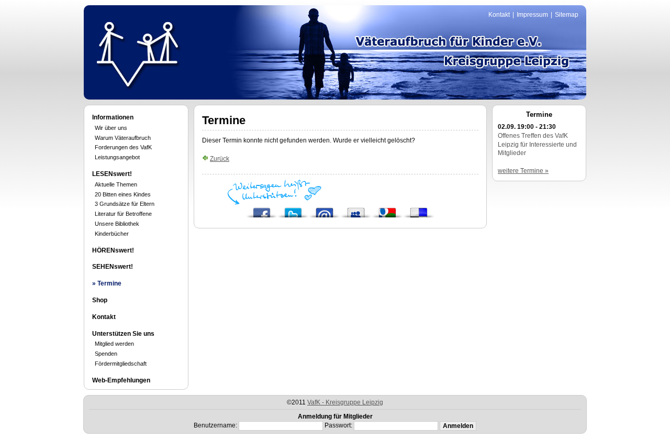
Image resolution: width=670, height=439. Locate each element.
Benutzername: (215, 425)
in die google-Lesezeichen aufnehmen (387, 209)
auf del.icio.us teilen (418, 209)
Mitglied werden (114, 344)
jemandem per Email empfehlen (324, 209)
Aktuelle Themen (116, 184)
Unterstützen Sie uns (123, 333)
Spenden (106, 353)
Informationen (112, 117)
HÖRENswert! (113, 250)
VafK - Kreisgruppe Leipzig (345, 402)
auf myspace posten (356, 209)
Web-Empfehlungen (121, 380)
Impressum (532, 14)
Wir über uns (111, 128)
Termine (109, 283)
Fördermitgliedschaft (121, 363)
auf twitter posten (293, 209)
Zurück (219, 158)
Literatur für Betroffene (123, 214)
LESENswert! (112, 174)
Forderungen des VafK (123, 147)
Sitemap (566, 14)
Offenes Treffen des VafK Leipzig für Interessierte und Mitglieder (537, 144)
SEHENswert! (112, 266)
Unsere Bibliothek (117, 224)
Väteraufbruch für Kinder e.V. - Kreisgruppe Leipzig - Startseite (137, 54)
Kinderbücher (112, 234)
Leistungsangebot (117, 157)
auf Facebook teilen (261, 209)
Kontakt (499, 14)
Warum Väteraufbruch (123, 138)
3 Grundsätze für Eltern (124, 204)
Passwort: (338, 425)
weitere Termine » (523, 170)
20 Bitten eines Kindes (123, 194)
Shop (99, 300)
